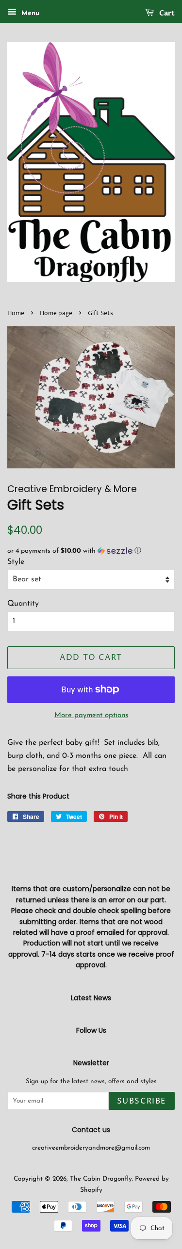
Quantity (23, 604)
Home (15, 313)
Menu (29, 13)
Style (15, 562)
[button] (91, 551)
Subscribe (141, 1101)
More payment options (91, 715)
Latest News (91, 998)
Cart (166, 13)
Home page (56, 313)
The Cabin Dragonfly (101, 1179)
